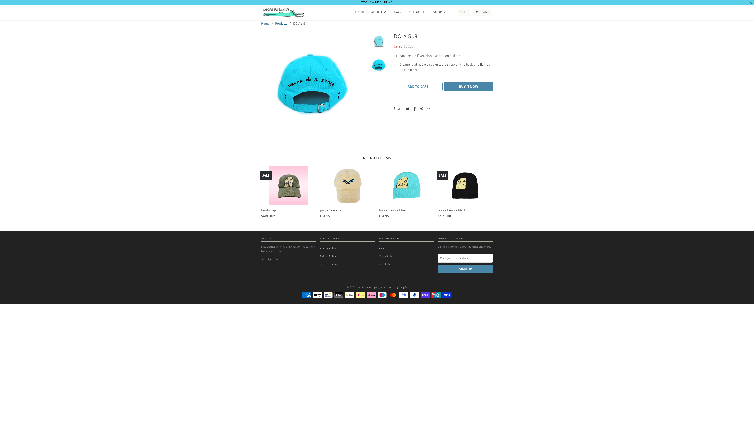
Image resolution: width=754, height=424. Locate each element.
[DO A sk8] (312, 83)
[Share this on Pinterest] (421, 108)
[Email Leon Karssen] (277, 259)
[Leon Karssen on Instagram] (270, 259)
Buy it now (468, 86)
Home (360, 12)
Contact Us (385, 256)
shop (439, 12)
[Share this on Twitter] (407, 108)
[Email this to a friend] (428, 108)
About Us (384, 264)
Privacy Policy (328, 248)
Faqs (381, 248)
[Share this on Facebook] (414, 108)
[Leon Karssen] (283, 12)
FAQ (397, 12)
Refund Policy (328, 256)
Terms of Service (329, 264)
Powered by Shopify (396, 287)
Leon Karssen (363, 287)
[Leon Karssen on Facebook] (263, 259)
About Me (379, 12)
